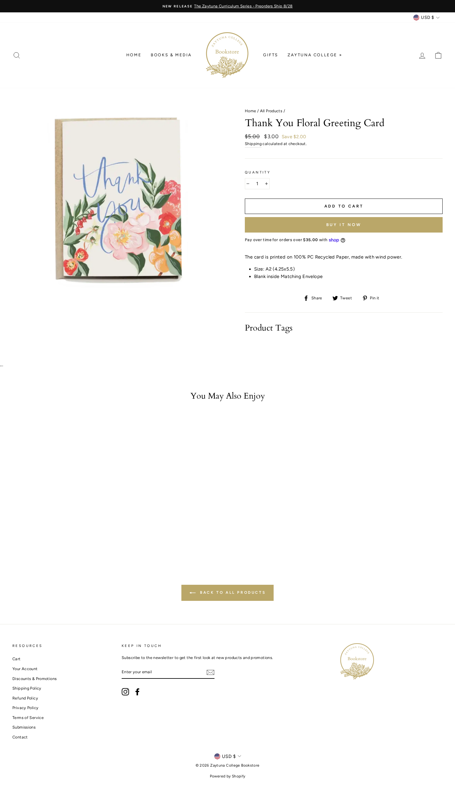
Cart (16, 659)
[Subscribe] (210, 672)
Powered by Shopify (227, 776)
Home (133, 55)
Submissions (24, 727)
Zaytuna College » (315, 55)
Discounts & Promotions (34, 678)
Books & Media (171, 55)
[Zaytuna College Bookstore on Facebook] (137, 691)
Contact (20, 737)
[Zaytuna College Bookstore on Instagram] (125, 691)
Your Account (25, 668)
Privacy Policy (25, 707)
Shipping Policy (26, 688)
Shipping (253, 143)
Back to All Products (232, 592)
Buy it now (344, 224)
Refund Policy (25, 698)
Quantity (258, 172)
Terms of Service (28, 717)
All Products (271, 111)
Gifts (270, 55)
